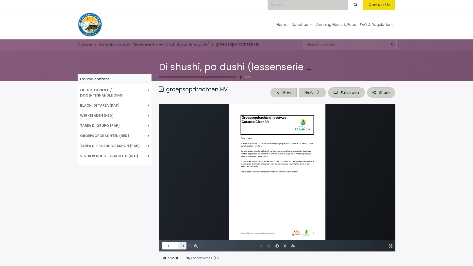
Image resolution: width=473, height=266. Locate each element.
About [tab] (172, 258)
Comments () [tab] (204, 258)
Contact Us (379, 4)
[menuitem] (281, 25)
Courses (85, 44)
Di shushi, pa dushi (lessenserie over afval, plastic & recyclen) (301, 67)
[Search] (355, 5)
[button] (115, 92)
